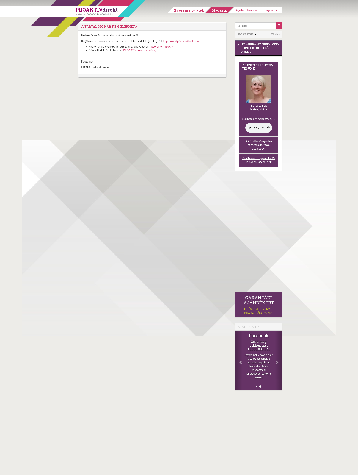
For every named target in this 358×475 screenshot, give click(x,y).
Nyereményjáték (188, 10)
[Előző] (238, 360)
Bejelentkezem (246, 10)
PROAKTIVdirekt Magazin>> (139, 50)
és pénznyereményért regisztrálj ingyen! (259, 304)
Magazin (219, 10)
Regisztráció (272, 10)
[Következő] (278, 360)
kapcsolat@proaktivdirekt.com (181, 41)
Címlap (275, 34)
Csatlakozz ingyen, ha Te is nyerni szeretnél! (258, 160)
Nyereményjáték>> (162, 46)
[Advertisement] (258, 233)
